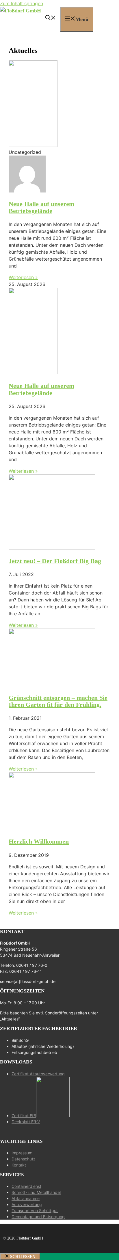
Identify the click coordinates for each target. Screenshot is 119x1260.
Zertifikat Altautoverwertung (38, 1073)
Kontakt (19, 1164)
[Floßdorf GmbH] (20, 11)
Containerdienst (26, 1186)
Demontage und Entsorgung (38, 1216)
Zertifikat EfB (24, 1115)
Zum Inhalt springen (21, 3)
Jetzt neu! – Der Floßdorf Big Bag (55, 560)
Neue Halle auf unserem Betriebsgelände (41, 207)
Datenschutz (24, 1158)
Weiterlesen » (23, 277)
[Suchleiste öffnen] (50, 18)
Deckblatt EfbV (26, 1121)
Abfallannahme (26, 1198)
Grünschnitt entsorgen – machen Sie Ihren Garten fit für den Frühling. (58, 701)
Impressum (22, 1152)
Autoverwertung (27, 1204)
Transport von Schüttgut (35, 1210)
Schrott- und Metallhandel (36, 1192)
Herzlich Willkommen (39, 841)
